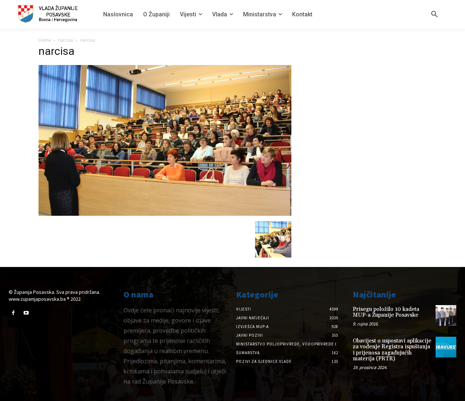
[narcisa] (165, 214)
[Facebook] (13, 312)
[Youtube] (26, 312)
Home (45, 40)
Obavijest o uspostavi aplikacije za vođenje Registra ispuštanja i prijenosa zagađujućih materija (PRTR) (392, 349)
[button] (434, 14)
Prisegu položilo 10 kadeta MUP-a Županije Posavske (386, 312)
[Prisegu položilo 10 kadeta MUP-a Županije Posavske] (446, 315)
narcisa (65, 40)
